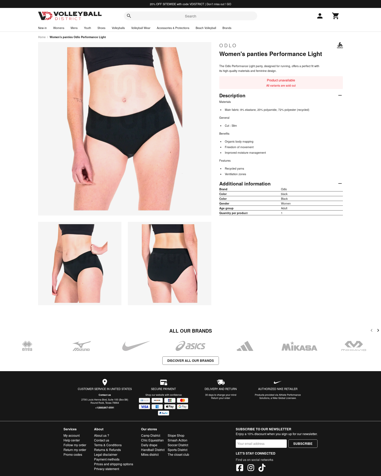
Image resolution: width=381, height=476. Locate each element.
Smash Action (177, 440)
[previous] (371, 330)
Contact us (105, 394)
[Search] (129, 16)
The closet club (178, 454)
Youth (87, 28)
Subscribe (303, 443)
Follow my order (75, 445)
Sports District (177, 449)
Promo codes (73, 454)
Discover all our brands (190, 360)
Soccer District (178, 445)
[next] (378, 330)
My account (72, 435)
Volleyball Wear (140, 28)
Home (42, 37)
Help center (72, 440)
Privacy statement (106, 468)
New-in (42, 28)
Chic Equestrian (152, 440)
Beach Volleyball (206, 28)
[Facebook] (240, 468)
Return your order (220, 398)
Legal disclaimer (105, 454)
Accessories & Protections (173, 28)
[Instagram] (251, 468)
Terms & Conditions (108, 445)
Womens (58, 28)
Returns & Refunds (107, 449)
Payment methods (106, 459)
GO (229, 4)
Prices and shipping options (113, 464)
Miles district (150, 454)
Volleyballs (118, 28)
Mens (74, 28)
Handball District (153, 449)
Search (190, 15)
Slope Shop (176, 435)
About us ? (101, 435)
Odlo (228, 45)
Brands (226, 28)
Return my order (75, 449)
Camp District (150, 435)
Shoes (101, 28)
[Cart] (336, 16)
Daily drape (149, 445)
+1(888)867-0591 (104, 407)
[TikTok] (262, 468)
